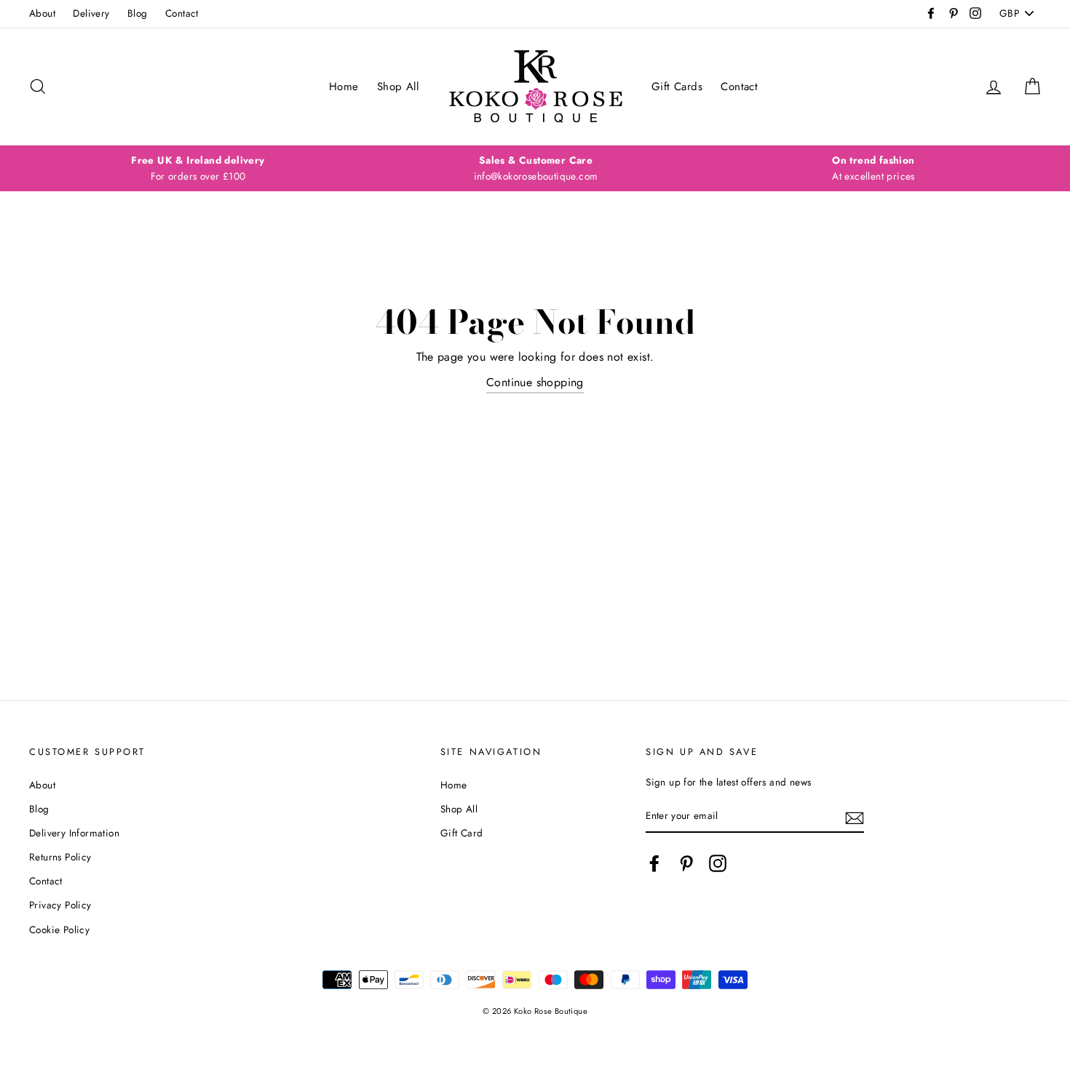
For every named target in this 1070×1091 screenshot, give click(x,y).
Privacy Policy (60, 905)
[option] (198, 169)
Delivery (91, 13)
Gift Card (461, 833)
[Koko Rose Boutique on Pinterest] (686, 863)
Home (344, 87)
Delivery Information (74, 833)
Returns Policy (60, 857)
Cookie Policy (59, 929)
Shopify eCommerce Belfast (535, 1035)
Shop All (398, 87)
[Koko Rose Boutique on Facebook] (654, 863)
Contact (182, 13)
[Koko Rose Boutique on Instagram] (717, 863)
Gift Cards (676, 87)
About (42, 13)
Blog (137, 13)
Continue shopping (535, 382)
